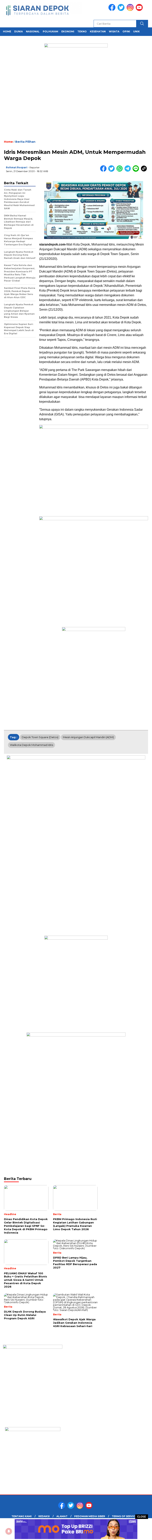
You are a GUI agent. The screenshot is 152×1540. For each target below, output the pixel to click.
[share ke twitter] (112, 170)
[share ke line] (137, 170)
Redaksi (44, 1516)
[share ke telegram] (128, 170)
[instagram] (131, 10)
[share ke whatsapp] (120, 170)
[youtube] (140, 10)
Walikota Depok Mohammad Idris (31, 744)
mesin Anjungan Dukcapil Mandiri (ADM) (88, 737)
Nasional (33, 31)
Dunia (18, 31)
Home (7, 31)
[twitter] (122, 10)
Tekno (82, 31)
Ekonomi (67, 31)
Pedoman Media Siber (89, 1516)
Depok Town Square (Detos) (40, 737)
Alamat (61, 1516)
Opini (126, 31)
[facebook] (112, 10)
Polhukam (50, 31)
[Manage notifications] (9, 1531)
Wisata (114, 31)
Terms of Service (124, 1516)
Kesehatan (98, 31)
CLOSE (141, 1516)
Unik (136, 31)
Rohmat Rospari (16, 167)
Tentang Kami (21, 1516)
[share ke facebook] (104, 170)
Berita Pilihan (25, 142)
